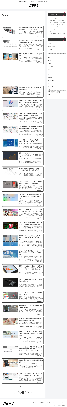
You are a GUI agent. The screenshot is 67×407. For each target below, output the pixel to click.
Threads (50, 72)
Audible (50, 49)
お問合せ (63, 402)
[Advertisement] (23, 20)
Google (50, 52)
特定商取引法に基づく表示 (44, 402)
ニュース (50, 86)
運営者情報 (35, 402)
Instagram (50, 55)
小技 (49, 94)
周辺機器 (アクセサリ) (54, 92)
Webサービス (51, 80)
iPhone (50, 60)
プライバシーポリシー (55, 402)
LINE (49, 63)
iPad (49, 57)
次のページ (23, 387)
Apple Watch (51, 46)
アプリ (50, 83)
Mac (49, 69)
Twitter (50, 77)
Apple (49, 43)
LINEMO (50, 66)
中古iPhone (51, 89)
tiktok (49, 74)
